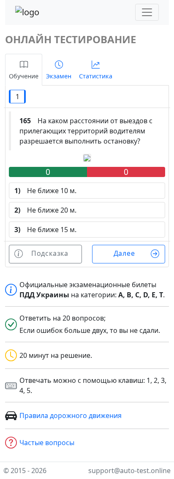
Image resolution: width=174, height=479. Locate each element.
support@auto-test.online (129, 470)
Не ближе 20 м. (45, 210)
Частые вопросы (46, 442)
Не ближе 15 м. (45, 229)
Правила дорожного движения (70, 415)
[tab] (23, 70)
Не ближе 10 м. (45, 190)
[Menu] (147, 12)
